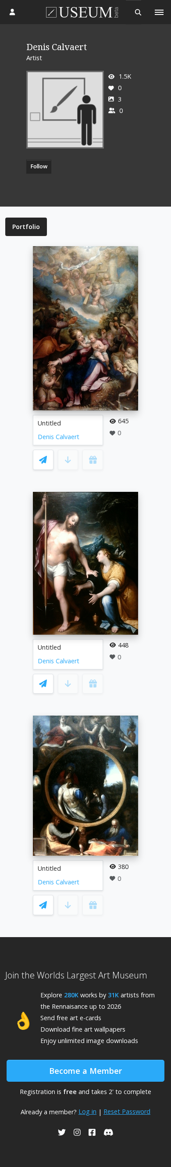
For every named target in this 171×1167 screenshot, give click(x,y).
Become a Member (85, 1070)
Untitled (49, 423)
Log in (87, 1111)
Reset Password (126, 1111)
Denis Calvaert (58, 437)
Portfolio (26, 226)
